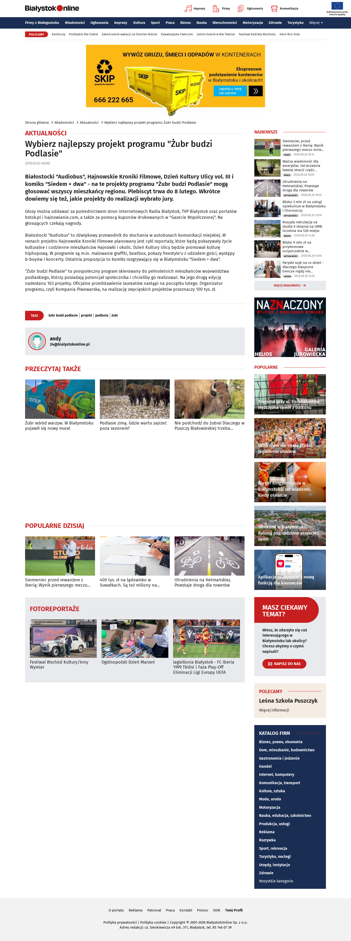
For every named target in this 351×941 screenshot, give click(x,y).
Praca (170, 22)
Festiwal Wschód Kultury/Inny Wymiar (59, 665)
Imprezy (199, 8)
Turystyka (295, 22)
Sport (155, 22)
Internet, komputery (276, 774)
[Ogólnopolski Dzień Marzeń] (134, 638)
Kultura (139, 22)
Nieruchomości (225, 22)
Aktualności (89, 122)
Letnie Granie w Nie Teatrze (216, 34)
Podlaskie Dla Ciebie (83, 34)
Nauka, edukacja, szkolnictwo (285, 815)
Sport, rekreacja (273, 848)
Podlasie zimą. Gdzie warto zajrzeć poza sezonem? (133, 426)
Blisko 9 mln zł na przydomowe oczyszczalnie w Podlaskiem (296, 246)
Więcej (314, 22)
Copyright (177, 922)
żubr (115, 315)
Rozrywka (267, 840)
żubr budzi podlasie (63, 315)
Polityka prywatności (120, 922)
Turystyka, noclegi (275, 856)
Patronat (154, 910)
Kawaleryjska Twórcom (177, 34)
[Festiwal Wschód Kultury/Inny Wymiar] (63, 638)
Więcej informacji (274, 710)
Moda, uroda (270, 799)
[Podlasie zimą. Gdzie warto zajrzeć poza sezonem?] (135, 399)
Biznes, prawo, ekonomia (281, 742)
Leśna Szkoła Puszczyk (288, 701)
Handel (265, 766)
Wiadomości (75, 22)
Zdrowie (275, 22)
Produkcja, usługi (274, 824)
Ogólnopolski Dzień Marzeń (128, 662)
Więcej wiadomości (287, 285)
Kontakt (186, 910)
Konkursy (58, 34)
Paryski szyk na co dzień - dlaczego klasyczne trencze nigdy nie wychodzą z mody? (303, 267)
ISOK (216, 910)
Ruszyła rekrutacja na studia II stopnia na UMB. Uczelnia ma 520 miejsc (302, 226)
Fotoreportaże (55, 608)
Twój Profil (234, 910)
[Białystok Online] (52, 8)
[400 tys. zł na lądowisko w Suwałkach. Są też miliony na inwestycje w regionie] (135, 556)
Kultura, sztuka (272, 791)
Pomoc (202, 910)
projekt (86, 315)
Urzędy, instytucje (274, 865)
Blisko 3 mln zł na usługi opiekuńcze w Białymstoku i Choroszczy (304, 206)
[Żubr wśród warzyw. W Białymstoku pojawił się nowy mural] (60, 399)
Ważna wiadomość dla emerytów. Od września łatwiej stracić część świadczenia (301, 165)
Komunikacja (289, 8)
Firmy (226, 8)
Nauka (202, 22)
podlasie (101, 315)
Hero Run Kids (290, 34)
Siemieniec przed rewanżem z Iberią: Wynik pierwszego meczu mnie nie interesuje (56, 583)
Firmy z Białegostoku (42, 22)
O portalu (116, 910)
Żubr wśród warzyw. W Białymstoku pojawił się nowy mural (59, 426)
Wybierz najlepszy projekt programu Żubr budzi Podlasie (150, 122)
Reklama (267, 832)
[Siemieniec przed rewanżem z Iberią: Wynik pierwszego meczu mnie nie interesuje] (60, 556)
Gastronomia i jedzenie (279, 758)
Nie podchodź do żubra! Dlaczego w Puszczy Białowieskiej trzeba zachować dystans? (210, 426)
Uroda (287, 276)
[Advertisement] (135, 476)
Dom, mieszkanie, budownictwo (286, 750)
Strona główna (37, 122)
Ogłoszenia (255, 8)
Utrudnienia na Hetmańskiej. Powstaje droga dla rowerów (203, 583)
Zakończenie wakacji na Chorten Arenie (129, 34)
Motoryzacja (253, 22)
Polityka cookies (153, 922)
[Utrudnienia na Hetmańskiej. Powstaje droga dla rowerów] (210, 556)
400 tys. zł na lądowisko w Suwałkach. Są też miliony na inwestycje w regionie (128, 583)
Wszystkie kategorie (276, 881)
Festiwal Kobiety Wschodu (257, 34)
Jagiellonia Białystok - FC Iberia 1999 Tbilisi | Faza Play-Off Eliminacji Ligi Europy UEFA (203, 667)
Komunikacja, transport (279, 783)
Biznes (185, 22)
